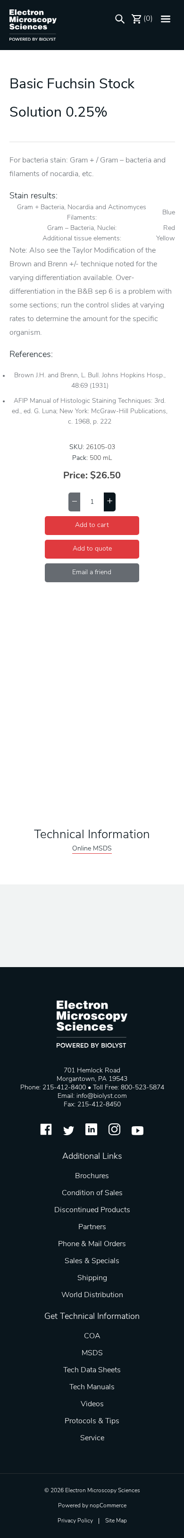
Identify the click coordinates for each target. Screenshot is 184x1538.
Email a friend (91, 572)
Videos (92, 1404)
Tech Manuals (92, 1387)
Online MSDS (92, 848)
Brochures (92, 1176)
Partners (92, 1227)
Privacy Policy (75, 1521)
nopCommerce (108, 1506)
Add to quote (92, 548)
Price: (75, 476)
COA (92, 1336)
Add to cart (92, 525)
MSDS (92, 1353)
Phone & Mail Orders (92, 1244)
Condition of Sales (92, 1193)
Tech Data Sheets (92, 1370)
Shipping (92, 1278)
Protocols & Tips (92, 1421)
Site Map (116, 1521)
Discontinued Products (92, 1210)
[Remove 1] (74, 502)
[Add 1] (110, 502)
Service (92, 1438)
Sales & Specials (92, 1261)
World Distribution (92, 1295)
